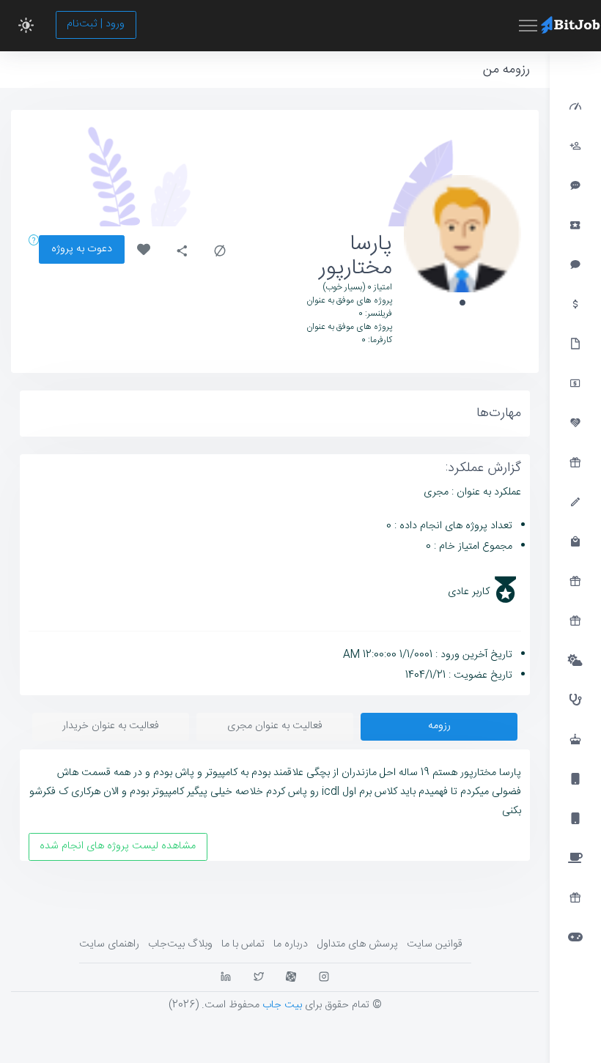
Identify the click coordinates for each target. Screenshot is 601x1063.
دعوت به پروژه (81, 249)
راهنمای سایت (109, 944)
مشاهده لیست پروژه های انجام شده (118, 846)
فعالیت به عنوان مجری (274, 726)
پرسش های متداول (357, 944)
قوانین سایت (434, 944)
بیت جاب (282, 1005)
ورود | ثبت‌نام (96, 24)
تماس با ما (243, 944)
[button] (26, 25)
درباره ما (290, 944)
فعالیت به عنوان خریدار (110, 726)
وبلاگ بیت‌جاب (180, 944)
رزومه (439, 726)
